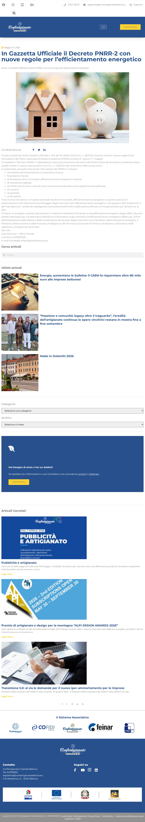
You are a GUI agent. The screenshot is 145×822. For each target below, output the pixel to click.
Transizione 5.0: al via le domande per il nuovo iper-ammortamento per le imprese (62, 688)
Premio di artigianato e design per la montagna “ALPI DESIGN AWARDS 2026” (59, 625)
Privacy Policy (94, 816)
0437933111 (12, 772)
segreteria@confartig (14, 775)
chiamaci (94, 474)
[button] (14, 13)
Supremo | (69, 818)
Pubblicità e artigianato (19, 562)
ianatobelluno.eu (34, 775)
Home (4, 68)
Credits (78, 818)
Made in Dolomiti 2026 (57, 356)
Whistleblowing (80, 816)
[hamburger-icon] (103, 27)
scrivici (82, 474)
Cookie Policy (108, 816)
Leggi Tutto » (7, 574)
